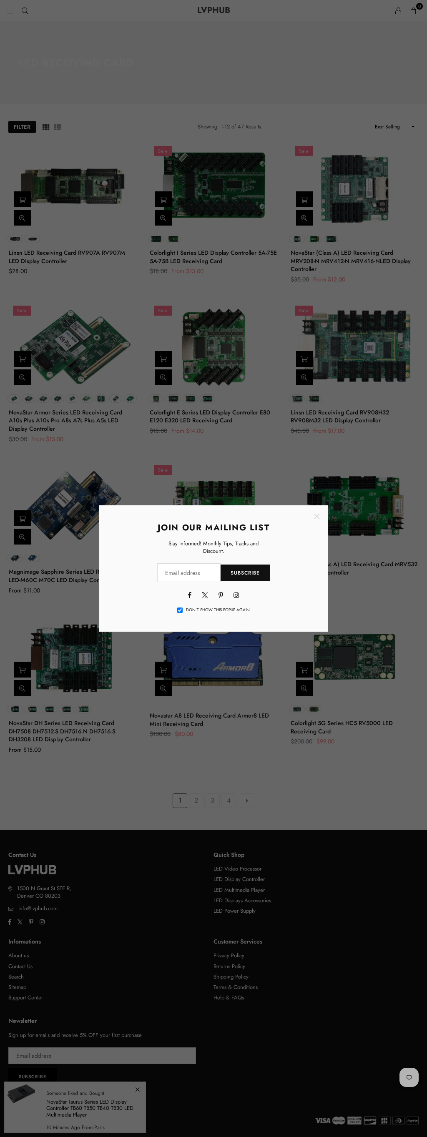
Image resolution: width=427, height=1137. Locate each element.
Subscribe (245, 573)
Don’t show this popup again (218, 610)
